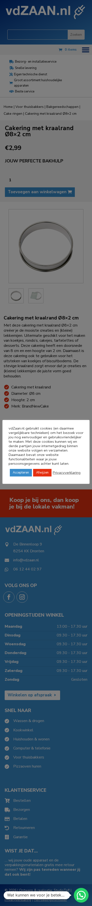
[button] (81, 895)
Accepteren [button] (21, 472)
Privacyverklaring (66, 472)
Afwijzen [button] (42, 472)
